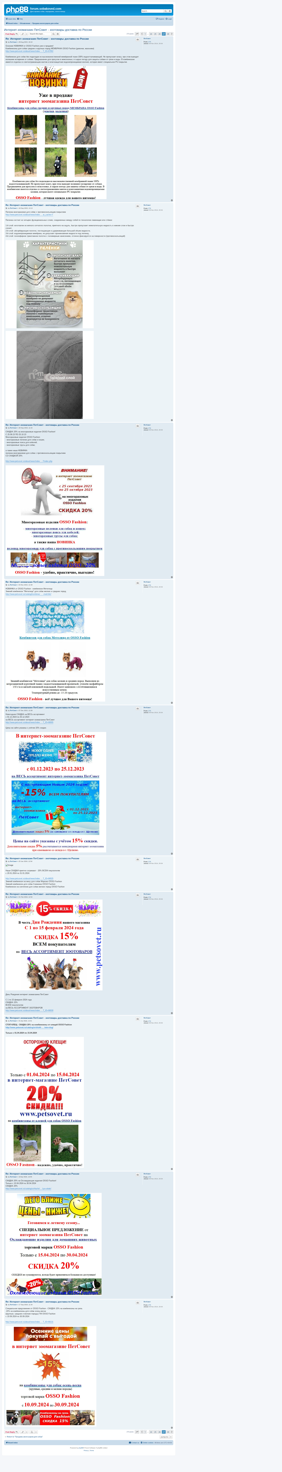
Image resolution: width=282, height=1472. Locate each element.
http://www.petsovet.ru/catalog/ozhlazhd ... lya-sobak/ (28, 1188)
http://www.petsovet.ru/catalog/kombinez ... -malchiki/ (28, 594)
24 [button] (151, 34)
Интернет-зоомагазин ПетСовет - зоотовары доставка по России (48, 29)
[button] (137, 34)
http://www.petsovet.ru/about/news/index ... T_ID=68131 (29, 1322)
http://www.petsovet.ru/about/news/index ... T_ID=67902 (29, 51)
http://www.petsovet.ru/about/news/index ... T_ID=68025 (29, 878)
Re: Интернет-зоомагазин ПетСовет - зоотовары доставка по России (47, 38)
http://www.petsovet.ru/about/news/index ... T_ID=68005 (29, 722)
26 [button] (159, 34)
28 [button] (168, 34)
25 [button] (155, 34)
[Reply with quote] (138, 39)
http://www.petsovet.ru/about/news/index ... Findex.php (29, 461)
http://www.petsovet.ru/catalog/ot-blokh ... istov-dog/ (29, 1027)
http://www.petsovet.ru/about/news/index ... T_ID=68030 (29, 1010)
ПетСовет (147, 38)
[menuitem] (20, 19)
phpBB (81, 1448)
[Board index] (17, 9)
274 (149, 42)
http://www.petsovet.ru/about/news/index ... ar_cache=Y (29, 215)
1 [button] (145, 34)
